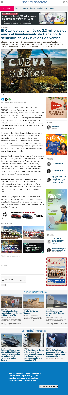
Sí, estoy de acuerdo (49, 386)
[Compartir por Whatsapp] (9, 100)
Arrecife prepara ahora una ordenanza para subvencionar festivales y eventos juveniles (11, 248)
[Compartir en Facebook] (2, 100)
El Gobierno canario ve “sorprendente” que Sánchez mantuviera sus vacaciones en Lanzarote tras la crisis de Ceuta (11, 233)
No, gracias (42, 390)
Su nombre (4, 260)
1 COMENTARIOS (12, 317)
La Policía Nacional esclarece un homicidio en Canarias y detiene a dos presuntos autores (56, 353)
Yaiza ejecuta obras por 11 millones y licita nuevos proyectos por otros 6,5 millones (33, 234)
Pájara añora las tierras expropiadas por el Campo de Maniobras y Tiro (11, 313)
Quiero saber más (29, 380)
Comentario (4, 265)
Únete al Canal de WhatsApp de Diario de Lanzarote (34, 8)
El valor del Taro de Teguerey (30, 312)
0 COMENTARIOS (14, 102)
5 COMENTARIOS (58, 317)
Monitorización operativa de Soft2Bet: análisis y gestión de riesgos (33, 248)
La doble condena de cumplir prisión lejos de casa (55, 313)
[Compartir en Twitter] (6, 100)
